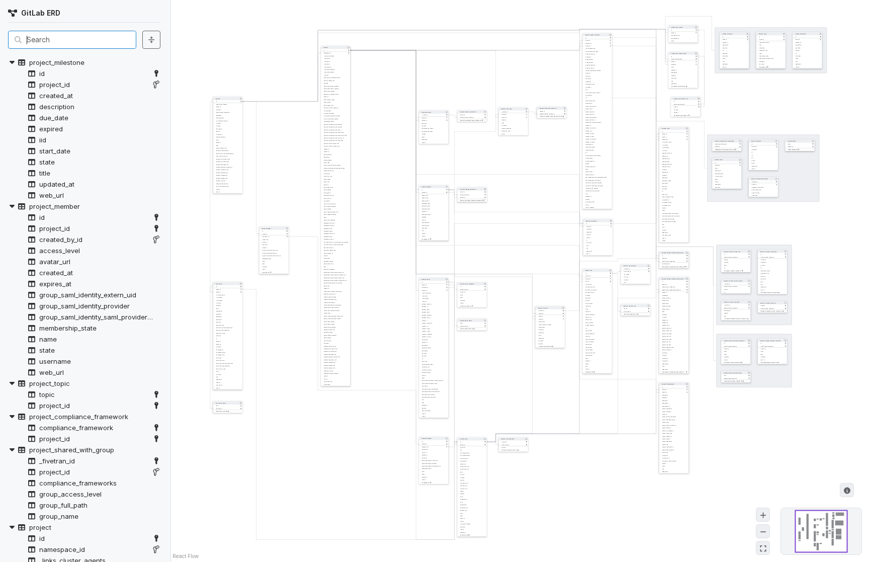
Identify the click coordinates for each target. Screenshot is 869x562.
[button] (84, 62)
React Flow (185, 556)
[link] (156, 73)
